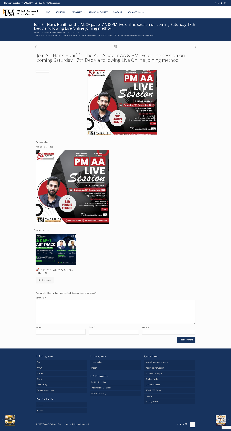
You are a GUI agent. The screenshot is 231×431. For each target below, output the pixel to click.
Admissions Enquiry (154, 373)
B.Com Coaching (98, 393)
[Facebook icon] (215, 3)
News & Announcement (55, 32)
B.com (94, 368)
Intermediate (97, 362)
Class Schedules (153, 385)
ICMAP (40, 373)
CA (38, 362)
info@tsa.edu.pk (53, 3)
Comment (41, 298)
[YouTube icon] (222, 3)
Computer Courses (45, 390)
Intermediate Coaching (101, 388)
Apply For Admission (155, 368)
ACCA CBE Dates (153, 390)
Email (92, 327)
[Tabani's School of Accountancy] (20, 12)
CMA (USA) (42, 385)
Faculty (149, 396)
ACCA (39, 368)
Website (145, 327)
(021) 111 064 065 (34, 3)
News (73, 32)
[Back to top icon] (192, 424)
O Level (40, 404)
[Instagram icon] (225, 3)
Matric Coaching (98, 382)
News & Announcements (157, 362)
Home (36, 32)
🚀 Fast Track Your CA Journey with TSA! (54, 271)
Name (39, 327)
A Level (40, 410)
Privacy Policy (152, 401)
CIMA (39, 379)
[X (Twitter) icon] (218, 3)
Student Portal (152, 379)
